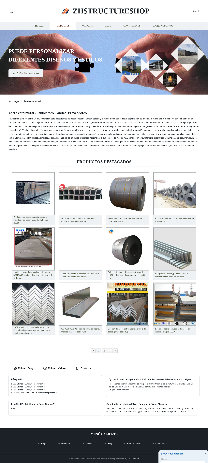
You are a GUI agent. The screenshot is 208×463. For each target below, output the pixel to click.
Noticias (87, 26)
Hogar (39, 26)
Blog (108, 26)
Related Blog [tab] (26, 368)
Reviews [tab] (86, 368)
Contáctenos (132, 26)
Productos (62, 26)
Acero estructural (32, 101)
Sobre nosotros (163, 26)
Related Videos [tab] (57, 368)
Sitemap (135, 458)
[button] (11, 11)
